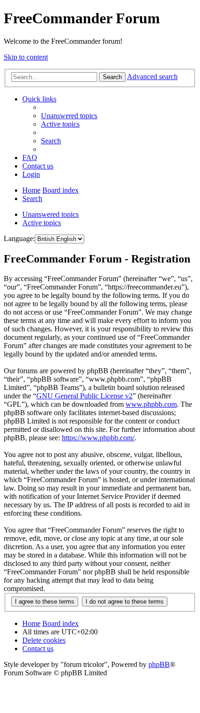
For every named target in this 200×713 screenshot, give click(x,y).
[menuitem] (69, 116)
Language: (19, 238)
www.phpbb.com (151, 404)
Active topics (41, 223)
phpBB (159, 664)
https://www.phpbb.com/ (98, 438)
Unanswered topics (50, 214)
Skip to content (26, 57)
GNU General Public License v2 (84, 396)
